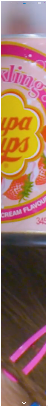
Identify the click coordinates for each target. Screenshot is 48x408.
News (29, 2)
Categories (17, 2)
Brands (11, 2)
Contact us (33, 2)
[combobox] (39, 3)
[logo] (24, 403)
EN (44, 2)
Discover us (4, 2)
